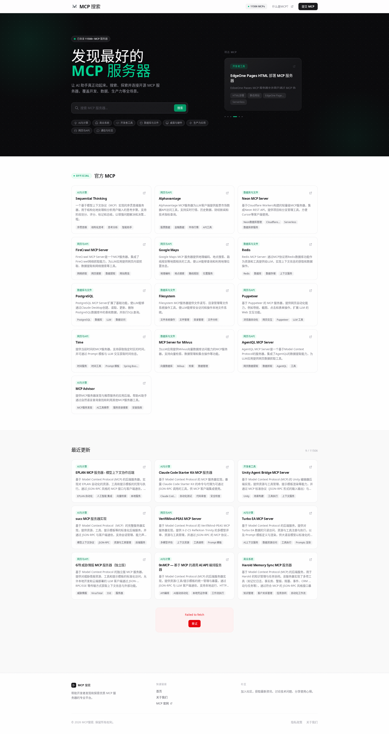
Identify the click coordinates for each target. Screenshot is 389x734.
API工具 (207, 227)
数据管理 (203, 366)
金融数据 (179, 227)
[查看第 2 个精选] (228, 117)
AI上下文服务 (251, 542)
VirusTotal (97, 593)
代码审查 (201, 496)
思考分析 (113, 227)
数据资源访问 (270, 542)
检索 (191, 366)
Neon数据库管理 (253, 222)
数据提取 (110, 273)
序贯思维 (82, 227)
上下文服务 (286, 273)
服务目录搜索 (120, 407)
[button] (111, 210)
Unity (246, 496)
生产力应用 (199, 123)
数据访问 (120, 319)
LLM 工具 (298, 319)
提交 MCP (308, 6)
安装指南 (137, 407)
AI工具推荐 (103, 407)
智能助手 (127, 227)
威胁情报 (82, 593)
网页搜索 (96, 273)
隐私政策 (296, 722)
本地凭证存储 (200, 593)
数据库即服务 (251, 227)
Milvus (180, 366)
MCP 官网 (162, 703)
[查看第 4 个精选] (233, 117)
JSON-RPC (104, 542)
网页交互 (267, 319)
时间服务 (82, 366)
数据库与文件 (151, 123)
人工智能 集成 (104, 496)
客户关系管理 (265, 593)
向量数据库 (166, 366)
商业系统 (104, 123)
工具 (293, 366)
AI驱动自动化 (181, 593)
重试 (194, 623)
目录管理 (198, 319)
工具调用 (198, 542)
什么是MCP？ (281, 6)
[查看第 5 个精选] (238, 117)
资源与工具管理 (122, 542)
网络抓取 (82, 273)
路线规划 (194, 273)
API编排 (164, 593)
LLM (109, 319)
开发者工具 (127, 123)
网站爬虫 (124, 273)
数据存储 (271, 273)
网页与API (84, 130)
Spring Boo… (131, 366)
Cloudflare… (273, 222)
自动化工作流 (298, 593)
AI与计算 (83, 123)
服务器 (119, 593)
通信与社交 (107, 130)
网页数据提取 (251, 366)
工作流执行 (218, 593)
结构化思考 (97, 227)
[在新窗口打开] (144, 193)
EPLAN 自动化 (85, 496)
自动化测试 (186, 496)
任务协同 (281, 593)
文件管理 (184, 319)
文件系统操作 (167, 319)
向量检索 (121, 496)
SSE (109, 593)
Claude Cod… (167, 496)
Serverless (290, 222)
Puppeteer (283, 319)
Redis (247, 273)
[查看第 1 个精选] (225, 117)
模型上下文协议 (85, 542)
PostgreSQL (83, 319)
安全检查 (215, 496)
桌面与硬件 (176, 123)
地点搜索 (179, 273)
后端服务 (140, 542)
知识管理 (248, 593)
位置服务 (208, 273)
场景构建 (259, 496)
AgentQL (281, 366)
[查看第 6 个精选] (242, 117)
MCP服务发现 (84, 407)
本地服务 (136, 496)
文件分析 (213, 319)
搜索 (180, 108)
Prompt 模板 (112, 366)
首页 (159, 691)
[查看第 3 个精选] (230, 117)
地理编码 (165, 273)
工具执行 (273, 496)
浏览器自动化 (251, 319)
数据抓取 (267, 366)
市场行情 (194, 227)
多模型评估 (166, 542)
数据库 (257, 273)
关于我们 (162, 697)
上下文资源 (183, 542)
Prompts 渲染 (303, 542)
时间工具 (96, 366)
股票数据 (165, 227)
